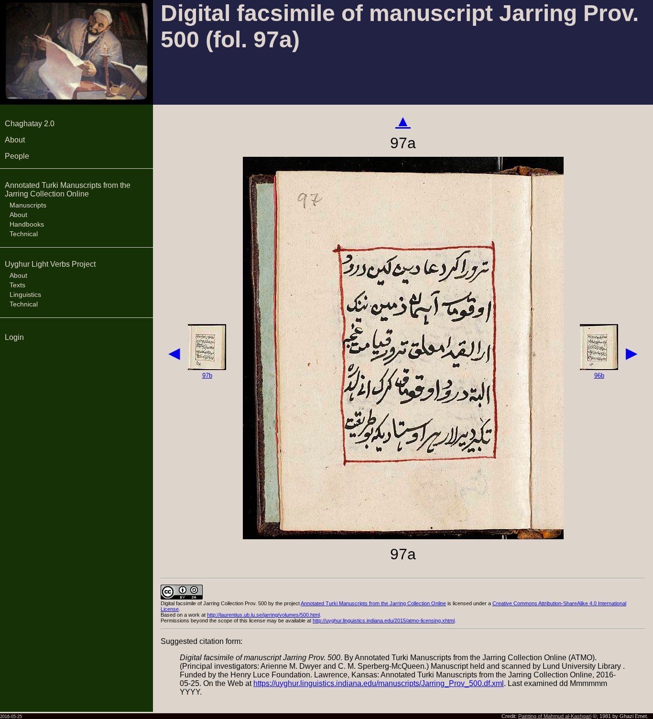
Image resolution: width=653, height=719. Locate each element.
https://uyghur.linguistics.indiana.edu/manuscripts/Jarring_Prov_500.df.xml (378, 683)
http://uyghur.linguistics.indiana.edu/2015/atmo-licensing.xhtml (384, 620)
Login (14, 337)
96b (599, 375)
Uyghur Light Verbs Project (50, 264)
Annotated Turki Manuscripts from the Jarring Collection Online (68, 189)
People (17, 156)
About (15, 140)
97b (207, 375)
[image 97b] (207, 367)
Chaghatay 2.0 (29, 124)
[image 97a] (403, 537)
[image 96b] (599, 367)
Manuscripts (28, 205)
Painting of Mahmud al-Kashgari (554, 716)
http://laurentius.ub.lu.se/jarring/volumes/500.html (263, 615)
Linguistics (25, 294)
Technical (24, 234)
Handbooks (27, 224)
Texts (17, 285)
